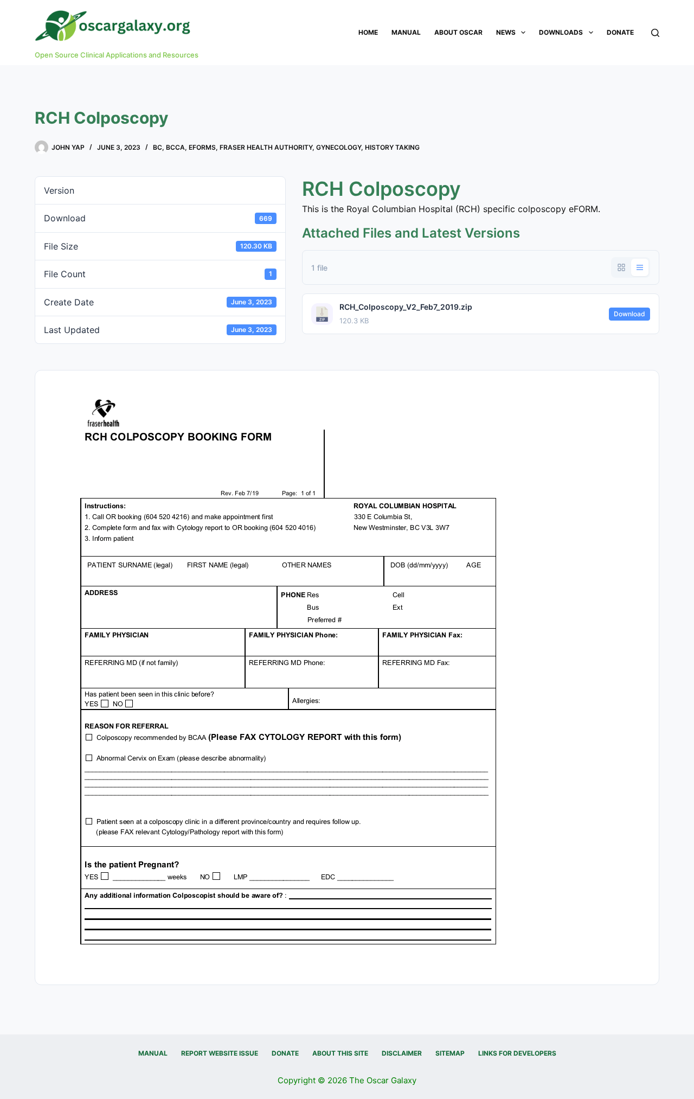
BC (157, 147)
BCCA (175, 147)
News (506, 32)
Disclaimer (402, 1053)
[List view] (639, 267)
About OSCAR (458, 32)
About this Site (340, 1053)
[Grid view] (621, 267)
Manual (406, 32)
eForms (202, 147)
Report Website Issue (219, 1053)
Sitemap (450, 1053)
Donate (620, 32)
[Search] (655, 33)
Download (629, 314)
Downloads (561, 32)
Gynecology (338, 147)
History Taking (392, 147)
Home (368, 32)
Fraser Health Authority (266, 147)
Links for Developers (517, 1053)
